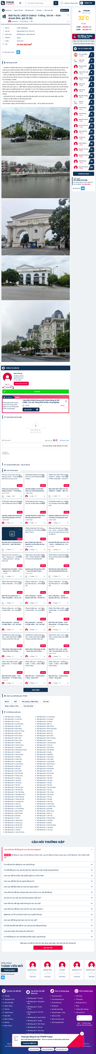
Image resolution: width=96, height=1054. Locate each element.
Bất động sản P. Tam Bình (13, 778)
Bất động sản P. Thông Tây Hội (14, 799)
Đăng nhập (65, 440)
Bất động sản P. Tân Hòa (44, 780)
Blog (77, 1006)
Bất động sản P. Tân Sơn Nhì (14, 790)
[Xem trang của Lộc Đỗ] (3, 549)
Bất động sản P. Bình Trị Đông (46, 738)
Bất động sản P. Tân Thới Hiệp (14, 792)
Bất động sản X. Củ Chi (12, 818)
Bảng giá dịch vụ (81, 1002)
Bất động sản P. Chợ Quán (13, 747)
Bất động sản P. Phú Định (45, 766)
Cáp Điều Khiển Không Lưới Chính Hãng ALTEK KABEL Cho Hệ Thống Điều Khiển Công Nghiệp (41, 401)
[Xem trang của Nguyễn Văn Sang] (50, 549)
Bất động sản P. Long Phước (45, 761)
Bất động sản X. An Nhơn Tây (46, 806)
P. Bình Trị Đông (8, 1019)
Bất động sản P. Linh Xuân (45, 759)
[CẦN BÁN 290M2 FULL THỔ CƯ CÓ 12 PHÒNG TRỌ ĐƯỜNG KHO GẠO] (59, 507)
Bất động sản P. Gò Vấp (44, 752)
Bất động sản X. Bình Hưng (45, 811)
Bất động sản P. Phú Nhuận (45, 768)
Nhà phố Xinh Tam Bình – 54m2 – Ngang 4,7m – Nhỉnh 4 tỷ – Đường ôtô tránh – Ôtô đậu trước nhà (12, 570)
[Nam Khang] (7, 377)
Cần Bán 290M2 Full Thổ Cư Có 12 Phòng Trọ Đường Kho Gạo (59, 516)
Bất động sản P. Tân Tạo (44, 790)
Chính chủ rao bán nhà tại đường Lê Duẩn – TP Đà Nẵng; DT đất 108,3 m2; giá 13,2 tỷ (11, 490)
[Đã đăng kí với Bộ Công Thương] (84, 1019)
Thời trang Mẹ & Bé (58, 1022)
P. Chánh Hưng (8, 1012)
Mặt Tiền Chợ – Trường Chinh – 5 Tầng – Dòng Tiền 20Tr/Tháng (35, 677)
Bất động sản (29, 10)
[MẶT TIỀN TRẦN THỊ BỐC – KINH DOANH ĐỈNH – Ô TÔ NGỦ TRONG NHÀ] (59, 613)
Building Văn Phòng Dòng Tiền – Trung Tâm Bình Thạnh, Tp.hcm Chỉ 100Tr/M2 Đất (35, 570)
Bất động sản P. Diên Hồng (45, 747)
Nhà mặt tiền (48, 10)
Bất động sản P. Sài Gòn (44, 775)
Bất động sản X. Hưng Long (13, 823)
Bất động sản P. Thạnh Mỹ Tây (14, 797)
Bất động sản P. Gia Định (13, 752)
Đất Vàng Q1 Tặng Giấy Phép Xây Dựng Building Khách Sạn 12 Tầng (58, 570)
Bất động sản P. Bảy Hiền (13, 726)
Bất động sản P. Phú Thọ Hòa (14, 773)
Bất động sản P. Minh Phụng (46, 764)
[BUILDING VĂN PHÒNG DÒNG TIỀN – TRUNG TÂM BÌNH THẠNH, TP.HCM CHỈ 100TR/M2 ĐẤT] (35, 560)
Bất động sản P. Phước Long (14, 775)
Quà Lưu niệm (56, 1016)
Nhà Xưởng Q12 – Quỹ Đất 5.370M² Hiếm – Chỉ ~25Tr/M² (11, 623)
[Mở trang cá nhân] (76, 55)
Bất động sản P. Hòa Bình (13, 757)
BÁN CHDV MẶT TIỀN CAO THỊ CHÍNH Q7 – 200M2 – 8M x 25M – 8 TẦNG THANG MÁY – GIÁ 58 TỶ (59, 490)
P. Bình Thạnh (7, 1026)
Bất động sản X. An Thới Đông (14, 808)
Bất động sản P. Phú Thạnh (13, 771)
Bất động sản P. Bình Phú (45, 731)
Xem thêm (35, 690)
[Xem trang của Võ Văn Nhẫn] (50, 496)
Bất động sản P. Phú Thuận (45, 773)
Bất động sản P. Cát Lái (44, 740)
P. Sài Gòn (6, 1022)
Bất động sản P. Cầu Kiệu (13, 743)
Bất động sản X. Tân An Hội (13, 827)
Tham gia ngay (83, 174)
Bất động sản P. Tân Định (13, 780)
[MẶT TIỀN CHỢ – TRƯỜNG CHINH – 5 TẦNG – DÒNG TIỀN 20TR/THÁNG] (35, 667)
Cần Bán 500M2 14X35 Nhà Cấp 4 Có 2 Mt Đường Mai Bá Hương (34, 490)
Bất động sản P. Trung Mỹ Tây (14, 801)
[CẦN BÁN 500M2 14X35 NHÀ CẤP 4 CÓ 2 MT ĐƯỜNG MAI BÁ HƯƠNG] (35, 480)
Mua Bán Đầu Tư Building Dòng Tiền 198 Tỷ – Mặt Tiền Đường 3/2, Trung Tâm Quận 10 (12, 543)
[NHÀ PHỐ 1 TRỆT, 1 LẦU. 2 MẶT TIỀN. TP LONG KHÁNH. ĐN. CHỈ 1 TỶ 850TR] (59, 640)
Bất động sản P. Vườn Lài (13, 804)
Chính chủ (20, 41)
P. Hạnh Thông (7, 1006)
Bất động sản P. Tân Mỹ (44, 783)
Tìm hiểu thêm (86, 184)
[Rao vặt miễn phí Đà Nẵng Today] (83, 39)
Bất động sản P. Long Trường (14, 764)
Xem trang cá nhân (21, 383)
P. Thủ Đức (6, 996)
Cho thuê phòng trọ (58, 999)
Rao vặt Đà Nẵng (47, 1049)
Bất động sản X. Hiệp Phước (13, 820)
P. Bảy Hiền (6, 1016)
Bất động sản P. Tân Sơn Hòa (14, 787)
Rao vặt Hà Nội (34, 1049)
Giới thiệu (79, 996)
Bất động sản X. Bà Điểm (44, 808)
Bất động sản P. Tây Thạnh (45, 794)
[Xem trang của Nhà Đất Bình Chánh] (26, 496)
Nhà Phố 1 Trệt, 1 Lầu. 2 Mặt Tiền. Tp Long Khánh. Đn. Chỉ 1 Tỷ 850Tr (59, 650)
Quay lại (64, 10)
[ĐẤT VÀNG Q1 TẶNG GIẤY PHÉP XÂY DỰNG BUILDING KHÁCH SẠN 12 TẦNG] (59, 560)
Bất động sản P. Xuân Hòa (13, 806)
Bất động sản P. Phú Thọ (44, 771)
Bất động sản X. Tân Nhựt (45, 827)
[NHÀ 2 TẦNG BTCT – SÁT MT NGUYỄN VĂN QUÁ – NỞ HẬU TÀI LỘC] (35, 587)
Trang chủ (8, 10)
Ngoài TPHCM (18, 10)
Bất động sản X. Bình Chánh (14, 811)
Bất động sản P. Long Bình (13, 761)
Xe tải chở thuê (56, 1002)
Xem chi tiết (28, 409)
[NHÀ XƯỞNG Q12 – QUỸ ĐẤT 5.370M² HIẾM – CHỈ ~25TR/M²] (12, 613)
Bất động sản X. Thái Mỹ (12, 830)
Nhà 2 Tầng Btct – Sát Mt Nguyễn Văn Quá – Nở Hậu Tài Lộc (35, 597)
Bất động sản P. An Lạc (12, 721)
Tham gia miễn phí (29, 1043)
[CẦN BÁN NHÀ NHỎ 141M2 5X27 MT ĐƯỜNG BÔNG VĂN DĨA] (35, 507)
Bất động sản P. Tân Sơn (44, 785)
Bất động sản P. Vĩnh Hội (44, 801)
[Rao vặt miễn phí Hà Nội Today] (83, 44)
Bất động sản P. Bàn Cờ (44, 724)
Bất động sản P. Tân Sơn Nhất (46, 787)
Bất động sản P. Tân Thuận (45, 792)
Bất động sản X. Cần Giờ (44, 815)
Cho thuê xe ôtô (57, 996)
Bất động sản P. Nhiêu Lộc (13, 766)
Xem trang (32, 976)
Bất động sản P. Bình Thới (45, 735)
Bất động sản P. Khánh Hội (13, 759)
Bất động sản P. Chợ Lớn (44, 745)
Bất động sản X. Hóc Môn (45, 820)
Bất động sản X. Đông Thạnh (46, 818)
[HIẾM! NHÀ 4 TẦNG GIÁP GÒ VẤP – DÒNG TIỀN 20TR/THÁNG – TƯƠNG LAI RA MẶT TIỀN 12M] (12, 640)
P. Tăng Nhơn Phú (8, 999)
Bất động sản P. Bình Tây (45, 733)
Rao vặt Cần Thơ (61, 1049)
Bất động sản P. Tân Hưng (13, 783)
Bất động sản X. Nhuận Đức (13, 825)
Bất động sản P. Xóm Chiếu (45, 804)
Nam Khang (18, 373)
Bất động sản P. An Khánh (45, 719)
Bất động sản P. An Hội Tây (13, 719)
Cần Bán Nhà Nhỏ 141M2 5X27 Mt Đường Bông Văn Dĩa (35, 516)
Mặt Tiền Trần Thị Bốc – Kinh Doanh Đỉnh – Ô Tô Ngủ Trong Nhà (58, 623)
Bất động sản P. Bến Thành (45, 726)
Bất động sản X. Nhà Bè (44, 823)
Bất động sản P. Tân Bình (45, 778)
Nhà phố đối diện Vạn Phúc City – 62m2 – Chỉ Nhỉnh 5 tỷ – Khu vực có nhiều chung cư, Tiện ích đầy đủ (59, 543)
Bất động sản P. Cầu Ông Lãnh (46, 743)
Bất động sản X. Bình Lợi (44, 813)
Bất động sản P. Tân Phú (12, 785)
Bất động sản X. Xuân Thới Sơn (14, 832)
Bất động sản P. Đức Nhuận (45, 750)
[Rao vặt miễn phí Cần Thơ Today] (83, 41)
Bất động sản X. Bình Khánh (14, 813)
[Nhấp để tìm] (56, 3)
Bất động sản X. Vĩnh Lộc (45, 830)
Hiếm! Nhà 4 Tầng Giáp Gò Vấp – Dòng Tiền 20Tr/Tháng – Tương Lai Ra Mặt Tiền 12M (12, 650)
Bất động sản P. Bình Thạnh (14, 735)
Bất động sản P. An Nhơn (45, 721)
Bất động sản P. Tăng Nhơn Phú (15, 794)
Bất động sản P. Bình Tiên (13, 738)
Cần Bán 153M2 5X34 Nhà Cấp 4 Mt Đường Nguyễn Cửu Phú (12, 516)
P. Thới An (6, 1009)
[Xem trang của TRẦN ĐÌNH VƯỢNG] (3, 496)
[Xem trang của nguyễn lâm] (50, 656)
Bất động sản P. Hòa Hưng (45, 757)
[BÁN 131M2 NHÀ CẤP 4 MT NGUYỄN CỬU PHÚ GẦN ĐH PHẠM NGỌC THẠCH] (35, 533)
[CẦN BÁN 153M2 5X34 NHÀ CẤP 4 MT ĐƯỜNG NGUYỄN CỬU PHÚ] (12, 507)
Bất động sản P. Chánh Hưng (14, 745)
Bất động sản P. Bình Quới (13, 733)
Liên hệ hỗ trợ (80, 1012)
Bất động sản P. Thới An (44, 797)
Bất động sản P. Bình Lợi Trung (14, 731)
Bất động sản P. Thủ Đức (44, 799)
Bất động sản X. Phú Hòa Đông (46, 825)
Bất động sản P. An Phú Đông (14, 724)
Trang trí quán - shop (58, 1012)
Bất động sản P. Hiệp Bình (45, 754)
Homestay (55, 1006)
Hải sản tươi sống (57, 1009)
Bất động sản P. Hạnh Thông (14, 754)
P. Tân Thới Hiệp (8, 1002)
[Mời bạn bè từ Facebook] (83, 188)
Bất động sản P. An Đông (13, 717)
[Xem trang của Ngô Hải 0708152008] (26, 603)
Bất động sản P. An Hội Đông (46, 717)
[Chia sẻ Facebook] (18, 52)
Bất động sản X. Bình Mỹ (12, 815)
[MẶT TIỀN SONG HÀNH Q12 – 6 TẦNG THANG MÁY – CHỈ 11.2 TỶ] (12, 587)
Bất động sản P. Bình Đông (13, 728)
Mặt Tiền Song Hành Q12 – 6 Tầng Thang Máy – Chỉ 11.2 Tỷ (11, 597)
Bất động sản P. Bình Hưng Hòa (47, 728)
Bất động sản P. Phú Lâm (13, 768)
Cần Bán (39, 10)
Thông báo (79, 999)
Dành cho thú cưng (58, 1019)
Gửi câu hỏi (48, 948)
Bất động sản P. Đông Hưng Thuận (16, 750)
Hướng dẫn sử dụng (82, 1009)
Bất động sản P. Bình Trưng (13, 740)
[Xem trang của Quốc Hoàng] (3, 603)
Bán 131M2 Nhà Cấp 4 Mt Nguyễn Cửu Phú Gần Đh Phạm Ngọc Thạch (35, 543)
